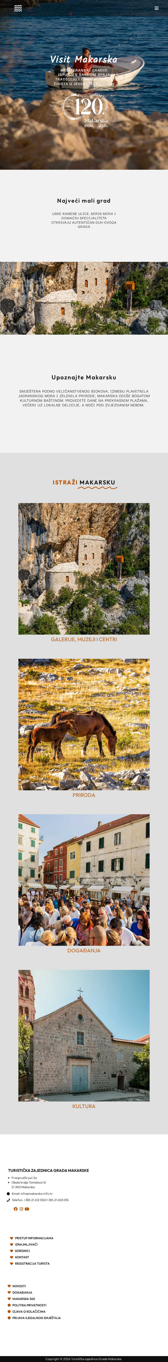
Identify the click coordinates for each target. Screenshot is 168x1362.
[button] (157, 8)
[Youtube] (27, 1209)
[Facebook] (16, 1209)
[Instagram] (22, 1209)
